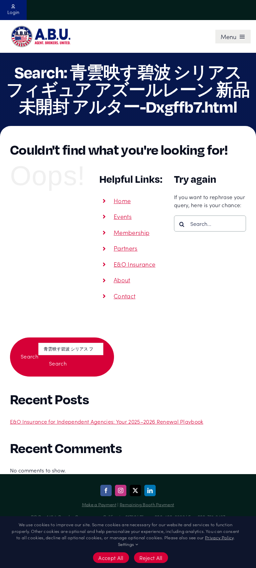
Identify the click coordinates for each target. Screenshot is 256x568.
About (122, 280)
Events (123, 216)
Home (122, 200)
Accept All (110, 557)
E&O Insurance (134, 264)
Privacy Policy (219, 537)
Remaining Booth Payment (147, 504)
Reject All (151, 557)
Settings (126, 544)
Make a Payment (99, 504)
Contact (124, 296)
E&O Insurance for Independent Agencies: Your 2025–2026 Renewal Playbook (106, 421)
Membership (131, 232)
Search (29, 356)
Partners (126, 248)
